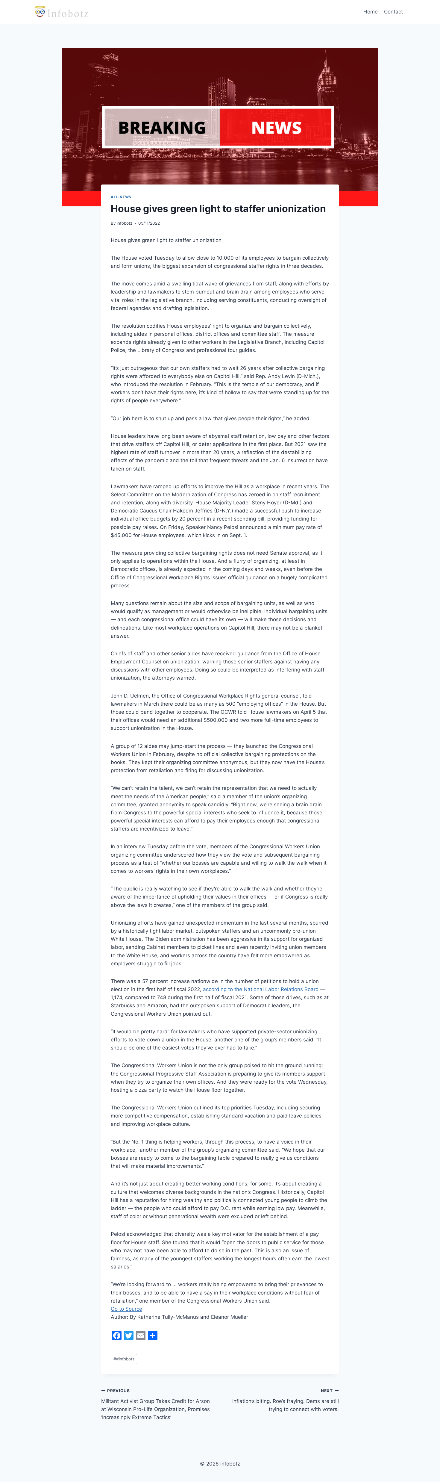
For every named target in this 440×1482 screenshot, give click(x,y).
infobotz (124, 223)
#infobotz (123, 1359)
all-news (121, 197)
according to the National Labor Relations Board (261, 989)
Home (370, 12)
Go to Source (126, 1309)
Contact (393, 12)
